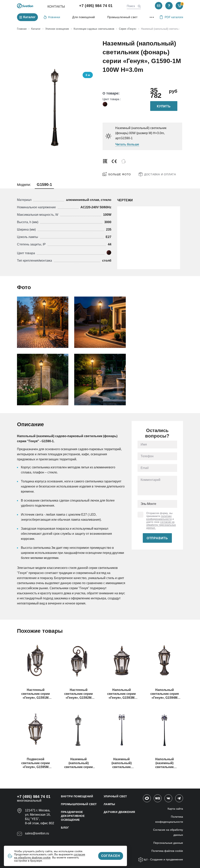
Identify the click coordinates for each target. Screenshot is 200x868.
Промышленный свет (122, 17)
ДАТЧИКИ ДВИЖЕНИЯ (119, 812)
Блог (65, 827)
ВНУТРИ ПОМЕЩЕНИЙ (77, 796)
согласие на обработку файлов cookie (49, 856)
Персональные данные (168, 842)
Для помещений (83, 17)
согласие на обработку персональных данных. (161, 524)
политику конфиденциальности (159, 517)
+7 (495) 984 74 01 (95, 6)
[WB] (158, 798)
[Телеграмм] (179, 798)
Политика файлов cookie (167, 850)
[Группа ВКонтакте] (168, 798)
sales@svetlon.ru (37, 833)
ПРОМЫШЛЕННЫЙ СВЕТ (79, 804)
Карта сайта (175, 808)
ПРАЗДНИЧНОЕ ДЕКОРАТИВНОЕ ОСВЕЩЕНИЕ (73, 815)
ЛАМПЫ (109, 804)
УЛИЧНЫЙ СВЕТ (115, 796)
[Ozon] (147, 798)
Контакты (56, 6)
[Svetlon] (25, 5)
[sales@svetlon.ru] (158, 5)
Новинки (54, 17)
